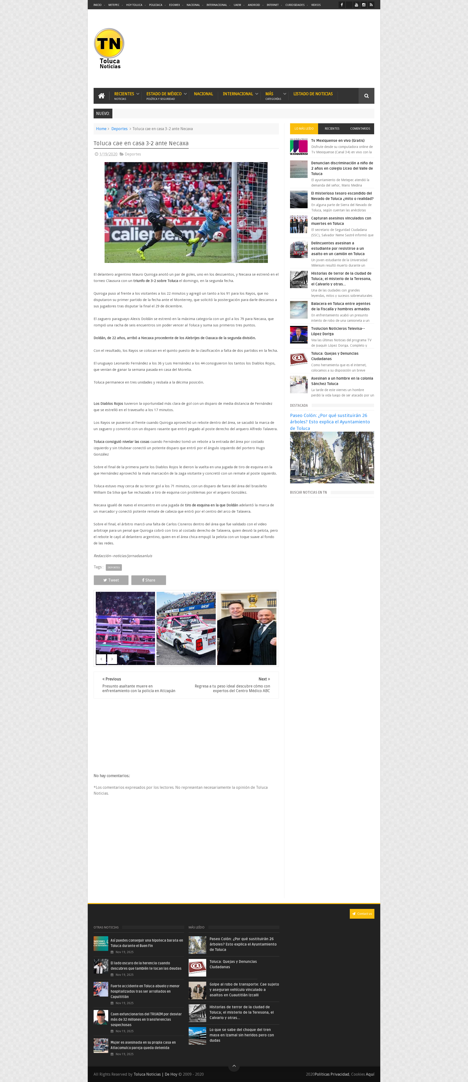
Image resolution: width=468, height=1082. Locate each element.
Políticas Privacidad (332, 1074)
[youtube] (356, 4)
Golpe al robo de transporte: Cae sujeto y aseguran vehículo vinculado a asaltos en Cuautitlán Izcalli (244, 989)
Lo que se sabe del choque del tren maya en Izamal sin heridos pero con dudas (242, 1035)
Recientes (124, 96)
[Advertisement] (333, 49)
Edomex (174, 5)
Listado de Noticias (313, 94)
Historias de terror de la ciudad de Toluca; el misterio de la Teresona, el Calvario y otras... (341, 278)
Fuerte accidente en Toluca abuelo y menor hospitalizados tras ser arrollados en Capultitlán (145, 991)
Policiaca (155, 5)
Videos (316, 5)
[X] (349, 4)
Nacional (193, 5)
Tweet (113, 580)
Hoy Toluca (134, 5)
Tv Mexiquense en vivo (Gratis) (338, 140)
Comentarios (360, 128)
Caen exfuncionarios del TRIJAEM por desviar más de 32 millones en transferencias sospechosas (146, 1019)
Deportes (119, 128)
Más (273, 96)
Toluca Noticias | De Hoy (155, 1074)
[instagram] (364, 4)
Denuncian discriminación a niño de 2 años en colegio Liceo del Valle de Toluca (342, 168)
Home (101, 128)
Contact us (364, 914)
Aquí (370, 1074)
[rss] (371, 4)
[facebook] (342, 4)
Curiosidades (294, 5)
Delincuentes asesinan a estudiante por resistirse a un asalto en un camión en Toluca (338, 248)
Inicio (98, 5)
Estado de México (164, 96)
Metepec (113, 5)
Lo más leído (304, 128)
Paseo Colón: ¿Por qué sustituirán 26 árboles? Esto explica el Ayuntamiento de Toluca (330, 422)
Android (254, 5)
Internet (273, 5)
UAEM (237, 5)
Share (150, 580)
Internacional (217, 5)
